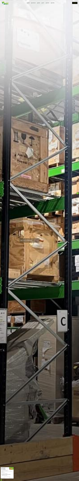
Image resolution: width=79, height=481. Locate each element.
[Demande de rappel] (77, 193)
